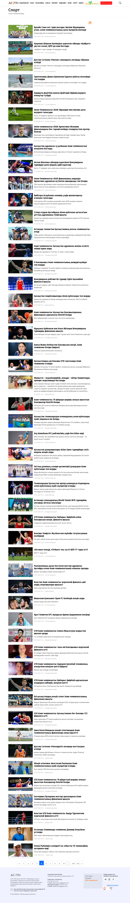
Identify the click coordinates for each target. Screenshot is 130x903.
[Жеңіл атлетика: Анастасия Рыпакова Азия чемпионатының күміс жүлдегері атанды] (21, 767)
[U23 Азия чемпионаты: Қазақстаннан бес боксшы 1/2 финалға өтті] (21, 717)
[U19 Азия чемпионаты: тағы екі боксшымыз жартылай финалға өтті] (21, 651)
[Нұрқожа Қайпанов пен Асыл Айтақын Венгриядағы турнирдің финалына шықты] (21, 333)
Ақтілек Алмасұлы (50, 36)
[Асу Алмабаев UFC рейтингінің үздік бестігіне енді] (21, 437)
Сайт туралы (89, 876)
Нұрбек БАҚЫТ (49, 591)
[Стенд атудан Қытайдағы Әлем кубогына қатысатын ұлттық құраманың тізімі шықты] (21, 216)
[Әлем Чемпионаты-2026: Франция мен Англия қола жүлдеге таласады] (21, 114)
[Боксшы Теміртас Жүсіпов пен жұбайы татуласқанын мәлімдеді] (21, 537)
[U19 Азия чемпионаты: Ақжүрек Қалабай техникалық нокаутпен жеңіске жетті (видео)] (21, 668)
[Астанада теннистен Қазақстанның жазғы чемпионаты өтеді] (21, 233)
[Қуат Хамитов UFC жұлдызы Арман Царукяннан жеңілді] (21, 619)
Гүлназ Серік (49, 839)
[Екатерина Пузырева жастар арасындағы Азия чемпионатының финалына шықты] (21, 801)
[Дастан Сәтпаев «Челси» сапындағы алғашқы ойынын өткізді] (21, 64)
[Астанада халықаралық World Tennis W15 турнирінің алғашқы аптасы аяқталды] (21, 504)
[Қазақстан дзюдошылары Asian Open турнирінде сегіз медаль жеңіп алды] (21, 454)
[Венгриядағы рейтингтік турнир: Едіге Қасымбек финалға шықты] (21, 283)
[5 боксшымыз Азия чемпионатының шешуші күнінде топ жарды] (21, 266)
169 (73, 864)
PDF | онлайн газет (91, 880)
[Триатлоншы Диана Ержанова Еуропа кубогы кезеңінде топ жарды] (21, 81)
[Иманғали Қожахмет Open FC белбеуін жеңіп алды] (21, 602)
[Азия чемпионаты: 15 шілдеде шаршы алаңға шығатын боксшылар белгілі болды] (21, 404)
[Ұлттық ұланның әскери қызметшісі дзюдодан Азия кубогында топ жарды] (21, 471)
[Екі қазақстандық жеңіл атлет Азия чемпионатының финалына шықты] (21, 701)
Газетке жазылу (106, 3)
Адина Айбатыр (49, 305)
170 (77, 864)
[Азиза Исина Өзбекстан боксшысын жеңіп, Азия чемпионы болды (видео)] (21, 349)
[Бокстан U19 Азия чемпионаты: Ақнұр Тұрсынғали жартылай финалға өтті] (21, 817)
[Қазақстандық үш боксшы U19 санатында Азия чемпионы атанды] (21, 365)
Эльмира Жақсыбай (51, 155)
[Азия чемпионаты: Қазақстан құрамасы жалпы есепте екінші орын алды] (21, 250)
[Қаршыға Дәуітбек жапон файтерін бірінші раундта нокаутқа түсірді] (21, 97)
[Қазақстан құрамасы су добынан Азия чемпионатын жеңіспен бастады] (21, 150)
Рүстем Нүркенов (50, 52)
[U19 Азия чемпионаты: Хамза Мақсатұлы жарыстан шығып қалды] (21, 635)
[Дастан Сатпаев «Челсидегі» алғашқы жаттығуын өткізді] (21, 751)
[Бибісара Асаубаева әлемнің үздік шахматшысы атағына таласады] (21, 200)
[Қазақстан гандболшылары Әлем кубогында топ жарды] (21, 300)
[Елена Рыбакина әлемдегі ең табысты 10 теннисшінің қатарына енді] (21, 850)
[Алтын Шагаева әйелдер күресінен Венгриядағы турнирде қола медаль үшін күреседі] (21, 166)
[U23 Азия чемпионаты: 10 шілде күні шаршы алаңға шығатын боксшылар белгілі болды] (21, 784)
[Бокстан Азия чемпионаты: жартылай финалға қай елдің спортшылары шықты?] (21, 586)
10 (64, 864)
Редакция (88, 878)
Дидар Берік (49, 758)
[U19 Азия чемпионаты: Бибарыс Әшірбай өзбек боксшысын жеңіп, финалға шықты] (21, 521)
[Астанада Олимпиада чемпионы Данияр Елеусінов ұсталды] (21, 834)
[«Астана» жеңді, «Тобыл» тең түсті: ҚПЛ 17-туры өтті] (21, 554)
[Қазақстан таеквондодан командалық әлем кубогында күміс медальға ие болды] (21, 421)
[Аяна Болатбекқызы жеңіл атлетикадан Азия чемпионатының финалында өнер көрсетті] (21, 734)
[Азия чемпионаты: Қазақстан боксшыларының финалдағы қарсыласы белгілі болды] (21, 316)
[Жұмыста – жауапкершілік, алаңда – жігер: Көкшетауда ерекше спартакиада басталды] (21, 382)
